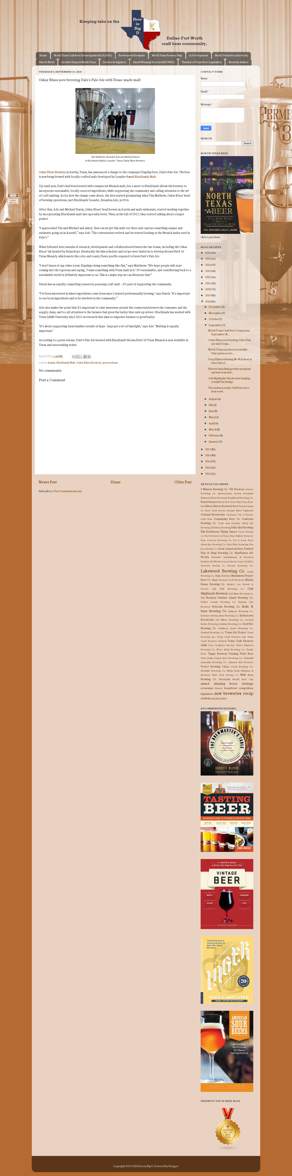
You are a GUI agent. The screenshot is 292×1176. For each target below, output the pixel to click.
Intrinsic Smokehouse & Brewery (232, 557)
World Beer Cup (242, 679)
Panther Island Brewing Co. (235, 597)
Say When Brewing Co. (230, 619)
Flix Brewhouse (210, 531)
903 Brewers (236, 489)
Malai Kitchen (222, 575)
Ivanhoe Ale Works (211, 561)
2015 (208, 461)
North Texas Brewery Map (167, 55)
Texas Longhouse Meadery (221, 645)
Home (43, 55)
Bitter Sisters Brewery (219, 506)
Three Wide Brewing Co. (230, 649)
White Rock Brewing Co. (225, 674)
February (214, 435)
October (214, 319)
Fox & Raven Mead (243, 540)
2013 (208, 473)
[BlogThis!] (78, 357)
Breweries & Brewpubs (132, 55)
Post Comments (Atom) (68, 491)
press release (110, 362)
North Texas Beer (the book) (231, 55)
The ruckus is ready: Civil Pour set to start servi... (228, 389)
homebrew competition (238, 688)
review (205, 698)
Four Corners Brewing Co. (216, 540)
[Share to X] (81, 357)
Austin (51, 362)
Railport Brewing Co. (240, 611)
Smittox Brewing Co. (230, 623)
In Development (198, 55)
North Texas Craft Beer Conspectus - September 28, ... (229, 332)
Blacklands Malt (145, 176)
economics (207, 688)
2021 (208, 283)
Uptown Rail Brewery (240, 662)
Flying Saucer (228, 531)
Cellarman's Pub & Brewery (239, 514)
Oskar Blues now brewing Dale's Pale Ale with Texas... (229, 341)
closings (247, 683)
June (211, 411)
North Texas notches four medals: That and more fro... (228, 351)
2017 (208, 449)
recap (248, 693)
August (213, 399)
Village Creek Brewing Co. (237, 666)
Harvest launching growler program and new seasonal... (229, 370)
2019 (208, 295)
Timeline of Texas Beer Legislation (201, 62)
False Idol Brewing (242, 527)
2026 (208, 252)
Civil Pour (206, 518)
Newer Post (48, 481)
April (212, 423)
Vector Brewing (210, 666)
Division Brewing (221, 527)
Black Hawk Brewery (215, 510)
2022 (208, 277)
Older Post (183, 481)
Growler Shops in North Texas (78, 62)
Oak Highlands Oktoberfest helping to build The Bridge (229, 380)
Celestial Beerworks (213, 514)
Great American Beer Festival (235, 548)
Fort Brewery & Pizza (216, 535)
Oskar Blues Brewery (52, 172)
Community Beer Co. (227, 519)
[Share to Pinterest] (89, 357)
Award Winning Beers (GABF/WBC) (154, 62)
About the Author (238, 62)
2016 (208, 455)
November (215, 313)
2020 (208, 289)
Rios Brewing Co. (229, 615)
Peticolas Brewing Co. (226, 606)
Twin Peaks (207, 658)
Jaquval (225, 561)
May (211, 417)
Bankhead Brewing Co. (240, 497)
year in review (218, 698)
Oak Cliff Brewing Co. (228, 588)
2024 (208, 265)
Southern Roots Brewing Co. (235, 628)
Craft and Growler (229, 523)
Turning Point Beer (241, 653)
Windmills (224, 679)
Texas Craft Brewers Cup (231, 636)
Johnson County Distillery (241, 561)
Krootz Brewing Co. (240, 565)
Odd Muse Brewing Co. (240, 593)
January (213, 441)
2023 (208, 271)
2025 (208, 258)
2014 (208, 467)
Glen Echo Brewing (237, 544)
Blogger (173, 1166)
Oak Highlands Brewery (227, 590)
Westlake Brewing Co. (213, 670)
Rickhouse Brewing (210, 615)
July (211, 405)
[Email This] (74, 357)
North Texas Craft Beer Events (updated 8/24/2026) (83, 55)
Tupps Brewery (217, 653)
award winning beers (219, 683)
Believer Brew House (226, 501)
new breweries (228, 693)
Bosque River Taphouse (240, 510)
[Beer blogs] (222, 1150)
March (213, 429)
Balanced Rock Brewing (214, 497)
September (215, 325)
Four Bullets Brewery (241, 535)
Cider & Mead (46, 62)
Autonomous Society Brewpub (235, 493)
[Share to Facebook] (85, 357)
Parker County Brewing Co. (218, 601)
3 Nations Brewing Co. (214, 489)
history (219, 688)
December (215, 307)
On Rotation (208, 597)
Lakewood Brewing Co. (223, 570)
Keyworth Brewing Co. (213, 565)
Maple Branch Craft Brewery (228, 579)
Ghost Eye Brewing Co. (213, 544)
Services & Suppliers (114, 62)
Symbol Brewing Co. (212, 632)
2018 (208, 301)
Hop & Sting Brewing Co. (217, 553)
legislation (207, 694)
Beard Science (209, 502)
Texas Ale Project (235, 632)
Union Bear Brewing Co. (228, 658)
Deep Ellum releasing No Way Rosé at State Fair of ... (230, 361)
